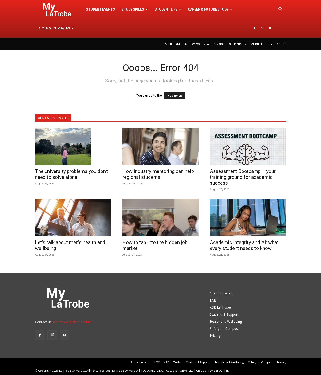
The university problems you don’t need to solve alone (71, 174)
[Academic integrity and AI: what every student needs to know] (248, 217)
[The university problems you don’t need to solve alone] (73, 146)
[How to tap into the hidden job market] (160, 217)
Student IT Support (224, 314)
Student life (166, 9)
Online (281, 44)
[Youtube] (270, 28)
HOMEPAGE (175, 95)
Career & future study (208, 9)
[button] (280, 10)
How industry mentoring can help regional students (158, 174)
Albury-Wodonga (197, 44)
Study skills (132, 9)
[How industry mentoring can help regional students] (160, 146)
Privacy (215, 335)
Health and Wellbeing (226, 321)
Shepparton (237, 44)
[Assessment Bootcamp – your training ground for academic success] (248, 146)
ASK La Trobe (220, 307)
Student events (100, 9)
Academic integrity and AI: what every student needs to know (244, 245)
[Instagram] (262, 28)
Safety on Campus (224, 328)
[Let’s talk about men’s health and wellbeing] (73, 217)
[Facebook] (254, 28)
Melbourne (172, 44)
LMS (213, 300)
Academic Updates (54, 28)
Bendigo (219, 44)
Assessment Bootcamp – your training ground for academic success (243, 177)
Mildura (256, 44)
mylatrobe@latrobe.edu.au (73, 322)
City (269, 44)
